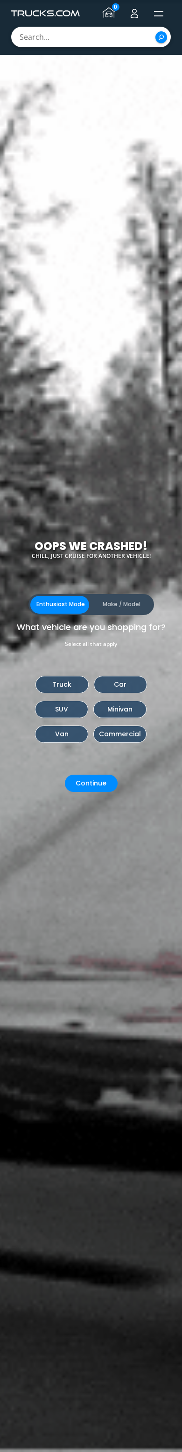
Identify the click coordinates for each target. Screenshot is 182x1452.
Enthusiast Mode (60, 604)
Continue (91, 783)
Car (120, 684)
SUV (61, 709)
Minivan (120, 709)
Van (62, 734)
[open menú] (159, 13)
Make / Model (121, 604)
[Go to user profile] (134, 13)
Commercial (120, 734)
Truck (61, 684)
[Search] (161, 37)
